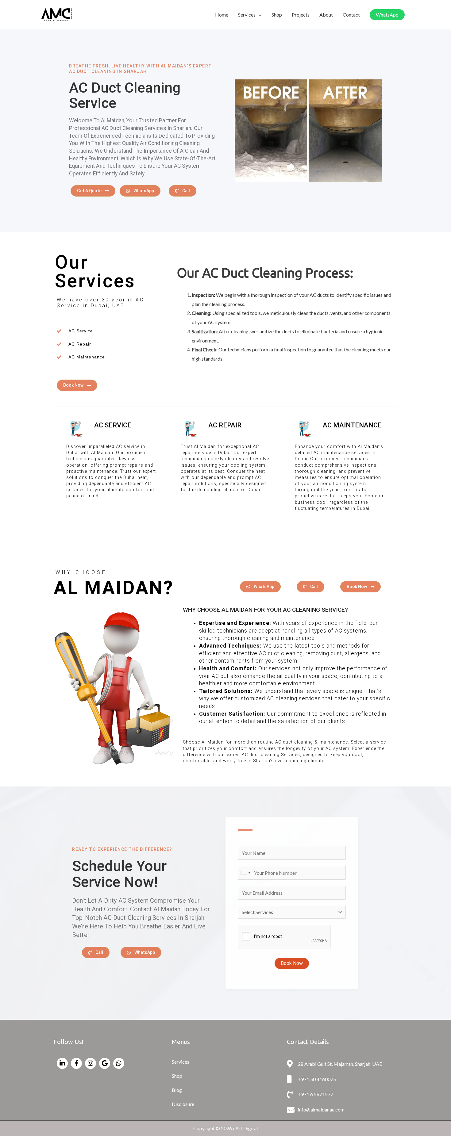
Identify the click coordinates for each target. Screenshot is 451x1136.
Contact (351, 14)
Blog (177, 1090)
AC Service (112, 425)
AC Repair (224, 425)
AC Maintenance (352, 425)
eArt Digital (245, 1128)
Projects (301, 14)
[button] (387, 14)
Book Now (292, 963)
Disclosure (183, 1104)
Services (247, 14)
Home (221, 14)
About (326, 14)
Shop (277, 14)
